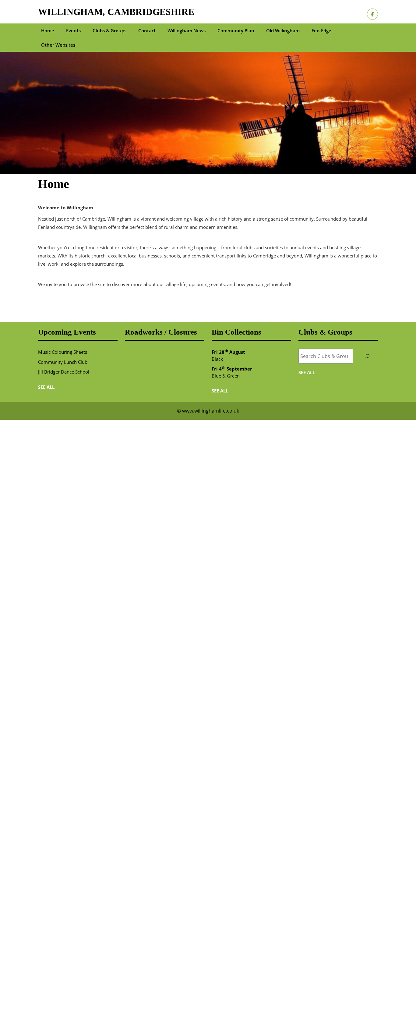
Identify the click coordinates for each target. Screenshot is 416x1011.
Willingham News (186, 30)
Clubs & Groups (109, 30)
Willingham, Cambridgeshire (116, 12)
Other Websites (58, 45)
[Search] (367, 356)
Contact (147, 30)
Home (47, 30)
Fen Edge (321, 30)
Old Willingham (283, 30)
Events (73, 30)
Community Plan (235, 30)
